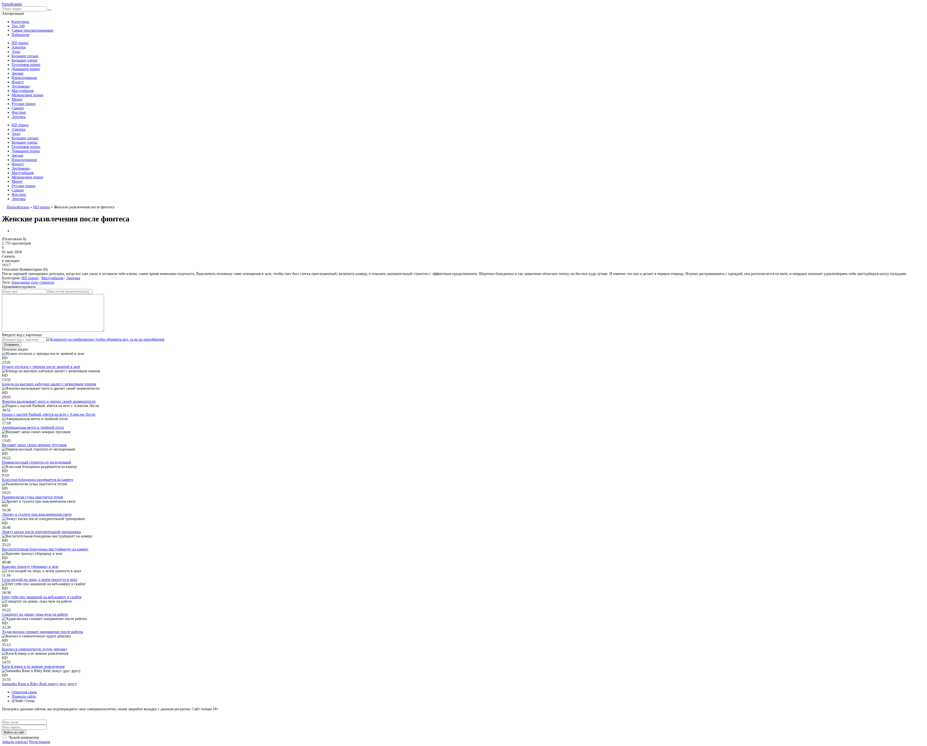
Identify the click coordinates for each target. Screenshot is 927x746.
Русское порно (23, 104)
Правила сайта (24, 696)
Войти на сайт (14, 732)
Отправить (11, 344)
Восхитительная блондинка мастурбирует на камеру (45, 549)
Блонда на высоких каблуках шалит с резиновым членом (49, 384)
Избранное (20, 35)
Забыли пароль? (15, 742)
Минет (17, 99)
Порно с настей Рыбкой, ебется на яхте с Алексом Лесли (48, 414)
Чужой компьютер (23, 737)
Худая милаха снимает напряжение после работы (42, 632)
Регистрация (39, 742)
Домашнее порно (26, 69)
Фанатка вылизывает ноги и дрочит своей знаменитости (49, 401)
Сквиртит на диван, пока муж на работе (35, 614)
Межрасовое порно (27, 95)
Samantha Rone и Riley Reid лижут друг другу (39, 684)
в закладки (11, 261)
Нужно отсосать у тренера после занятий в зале (41, 367)
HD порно (20, 43)
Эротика (19, 117)
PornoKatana (12, 4)
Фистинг (19, 112)
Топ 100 (18, 26)
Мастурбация (23, 91)
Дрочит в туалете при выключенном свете (37, 514)
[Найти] (49, 10)
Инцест (18, 82)
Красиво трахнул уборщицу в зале (30, 566)
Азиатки (19, 47)
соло (34, 282)
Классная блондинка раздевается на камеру (37, 480)
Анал (16, 51)
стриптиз (46, 282)
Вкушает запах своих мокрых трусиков (34, 445)
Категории (20, 22)
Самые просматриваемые (32, 30)
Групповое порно (26, 65)
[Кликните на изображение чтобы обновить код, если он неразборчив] (105, 339)
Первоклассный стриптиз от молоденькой (36, 462)
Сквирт (18, 108)
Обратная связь (24, 692)
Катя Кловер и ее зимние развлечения (33, 666)
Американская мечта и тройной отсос (33, 427)
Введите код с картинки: (22, 335)
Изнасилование (24, 78)
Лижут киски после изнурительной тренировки (41, 532)
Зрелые (17, 73)
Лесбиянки (21, 86)
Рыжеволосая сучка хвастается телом (32, 497)
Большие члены (24, 60)
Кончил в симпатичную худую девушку (34, 649)
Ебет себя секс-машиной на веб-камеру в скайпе (42, 597)
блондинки (21, 282)
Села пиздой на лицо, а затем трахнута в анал (39, 579)
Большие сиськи (25, 56)
